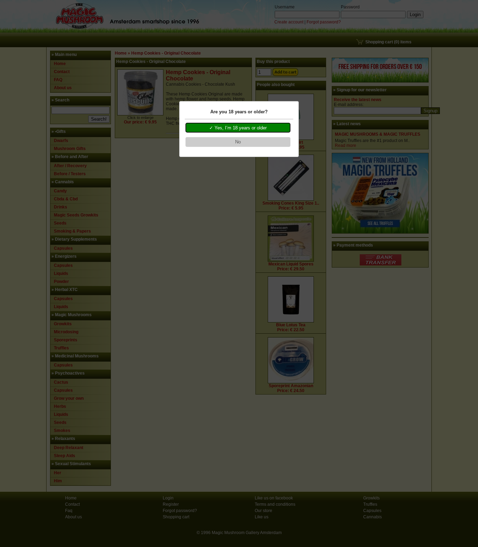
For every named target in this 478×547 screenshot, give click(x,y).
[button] (237, 128)
